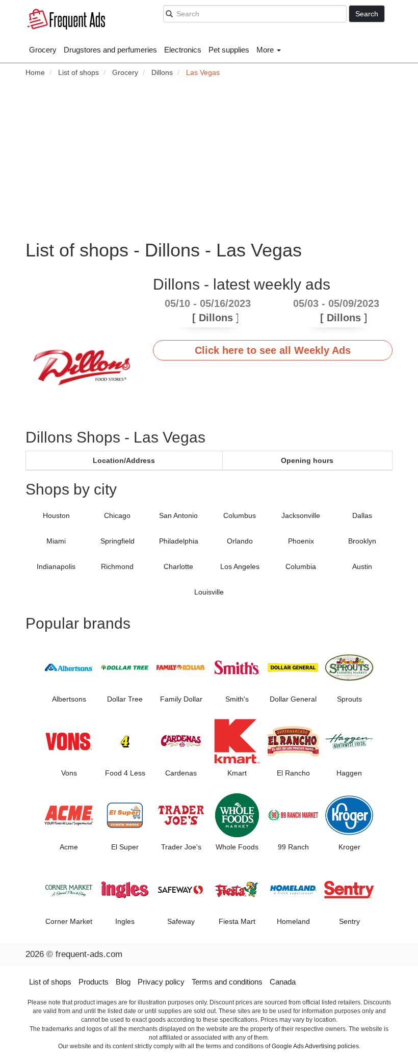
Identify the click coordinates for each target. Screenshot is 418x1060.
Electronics (182, 49)
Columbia (300, 566)
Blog (123, 981)
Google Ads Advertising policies (315, 1046)
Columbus (239, 515)
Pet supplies (228, 49)
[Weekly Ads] (68, 20)
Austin (362, 566)
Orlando (240, 541)
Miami (56, 541)
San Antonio (178, 515)
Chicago (117, 515)
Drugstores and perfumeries (110, 49)
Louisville (209, 592)
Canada (283, 981)
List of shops (50, 981)
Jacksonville (300, 515)
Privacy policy (161, 981)
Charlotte (178, 566)
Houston (56, 515)
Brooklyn (362, 541)
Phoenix (301, 541)
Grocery (43, 49)
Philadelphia (178, 541)
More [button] (266, 49)
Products (94, 981)
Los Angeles (239, 566)
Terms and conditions (227, 981)
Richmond (117, 566)
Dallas (362, 515)
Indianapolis (56, 566)
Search (366, 14)
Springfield (117, 541)
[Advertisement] (209, 158)
